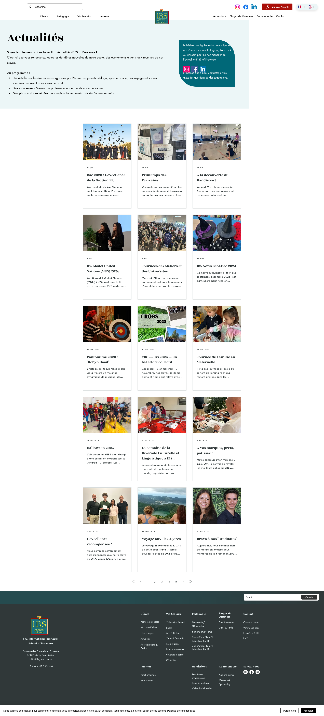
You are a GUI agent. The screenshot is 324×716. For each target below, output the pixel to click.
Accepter (308, 710)
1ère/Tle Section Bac (202, 647)
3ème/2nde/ (199, 645)
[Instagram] (237, 7)
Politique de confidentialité (181, 710)
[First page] (134, 581)
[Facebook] (245, 7)
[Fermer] (320, 710)
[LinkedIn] (203, 69)
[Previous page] (141, 581)
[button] (44, 16)
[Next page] (183, 581)
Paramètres (289, 710)
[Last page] (190, 581)
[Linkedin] (254, 7)
